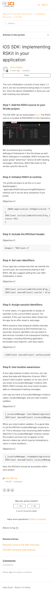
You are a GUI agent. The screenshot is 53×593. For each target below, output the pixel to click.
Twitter (8, 490)
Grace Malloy (16, 67)
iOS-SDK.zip (11, 478)
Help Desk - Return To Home (16, 587)
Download (18, 481)
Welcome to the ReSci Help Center (17, 14)
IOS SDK (18, 17)
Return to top (9, 528)
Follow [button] (26, 75)
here (37, 114)
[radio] (19, 506)
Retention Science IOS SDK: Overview (21, 545)
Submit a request (37, 519)
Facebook (4, 490)
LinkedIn (12, 490)
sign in (11, 572)
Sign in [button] (45, 5)
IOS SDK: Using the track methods (19, 550)
